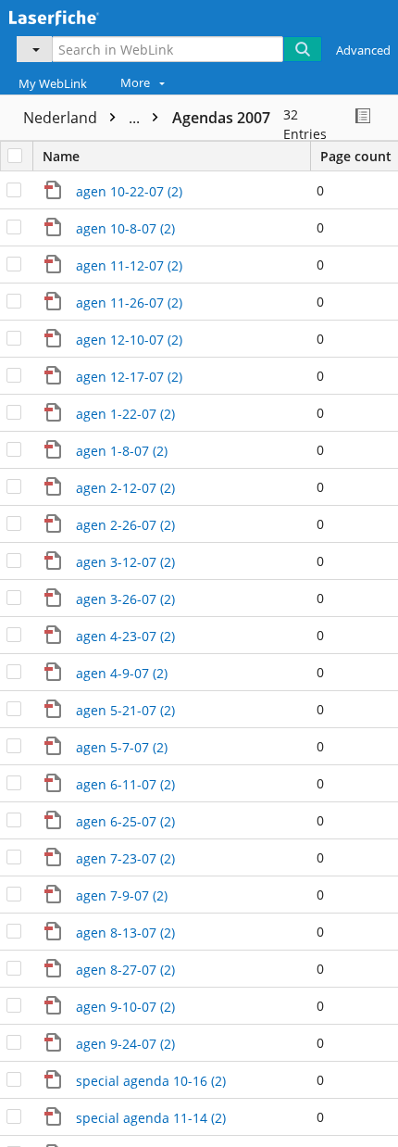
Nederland (83, 117)
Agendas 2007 (221, 117)
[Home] (78, 16)
